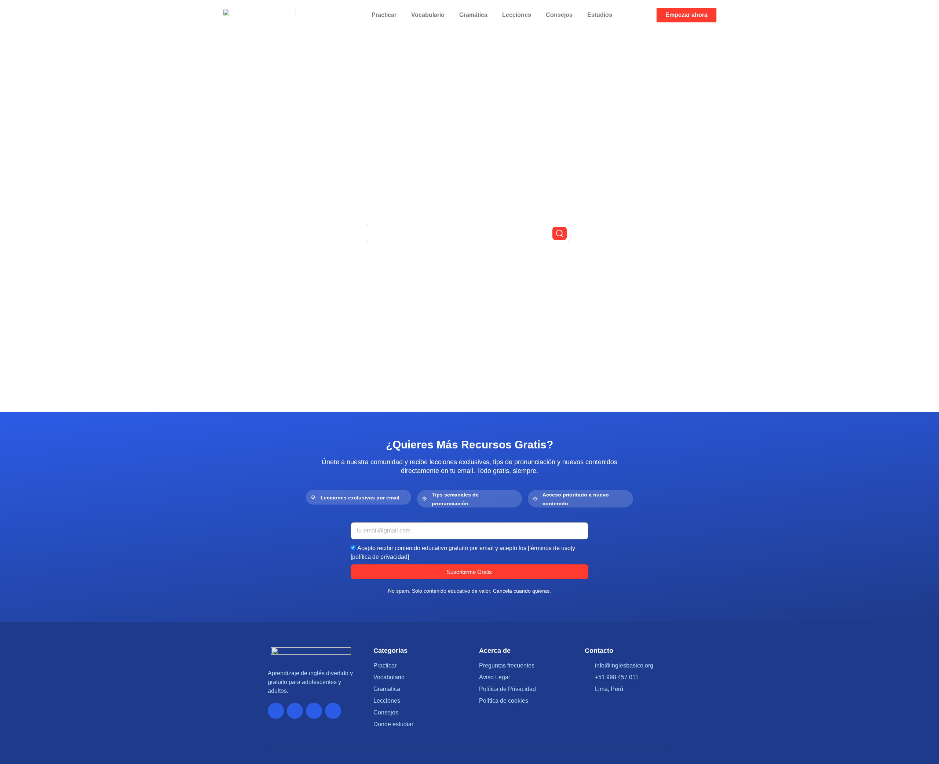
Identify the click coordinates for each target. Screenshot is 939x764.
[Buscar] (559, 233)
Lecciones (516, 15)
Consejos (559, 15)
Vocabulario (428, 15)
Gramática (473, 15)
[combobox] (468, 233)
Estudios (599, 15)
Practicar (384, 15)
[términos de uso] (550, 548)
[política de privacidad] (380, 557)
